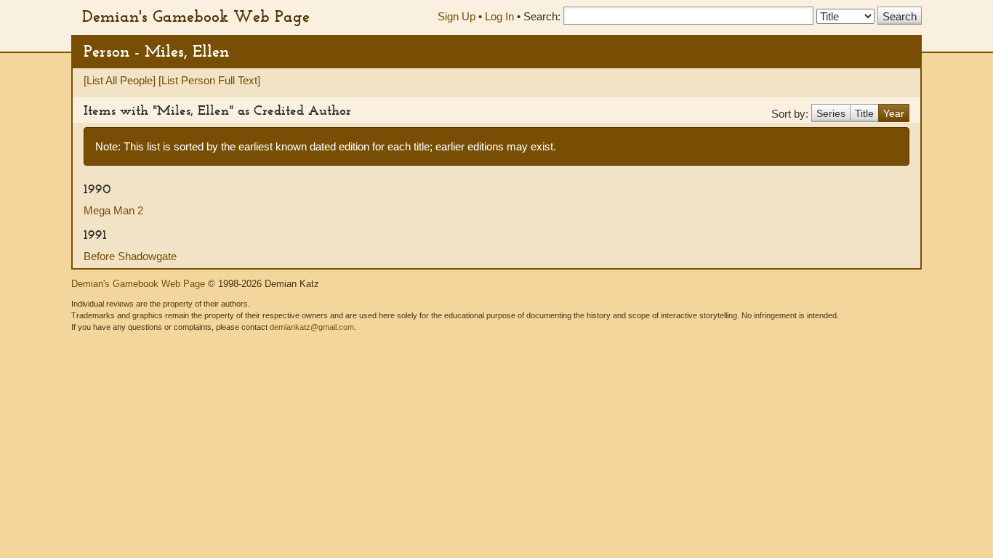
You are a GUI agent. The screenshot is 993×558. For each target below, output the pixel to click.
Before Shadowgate (130, 256)
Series (830, 113)
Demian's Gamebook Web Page (196, 16)
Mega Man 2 (113, 210)
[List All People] (120, 80)
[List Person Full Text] (209, 80)
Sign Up (456, 16)
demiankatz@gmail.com (312, 327)
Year (893, 113)
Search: (541, 16)
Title (864, 113)
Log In (499, 16)
